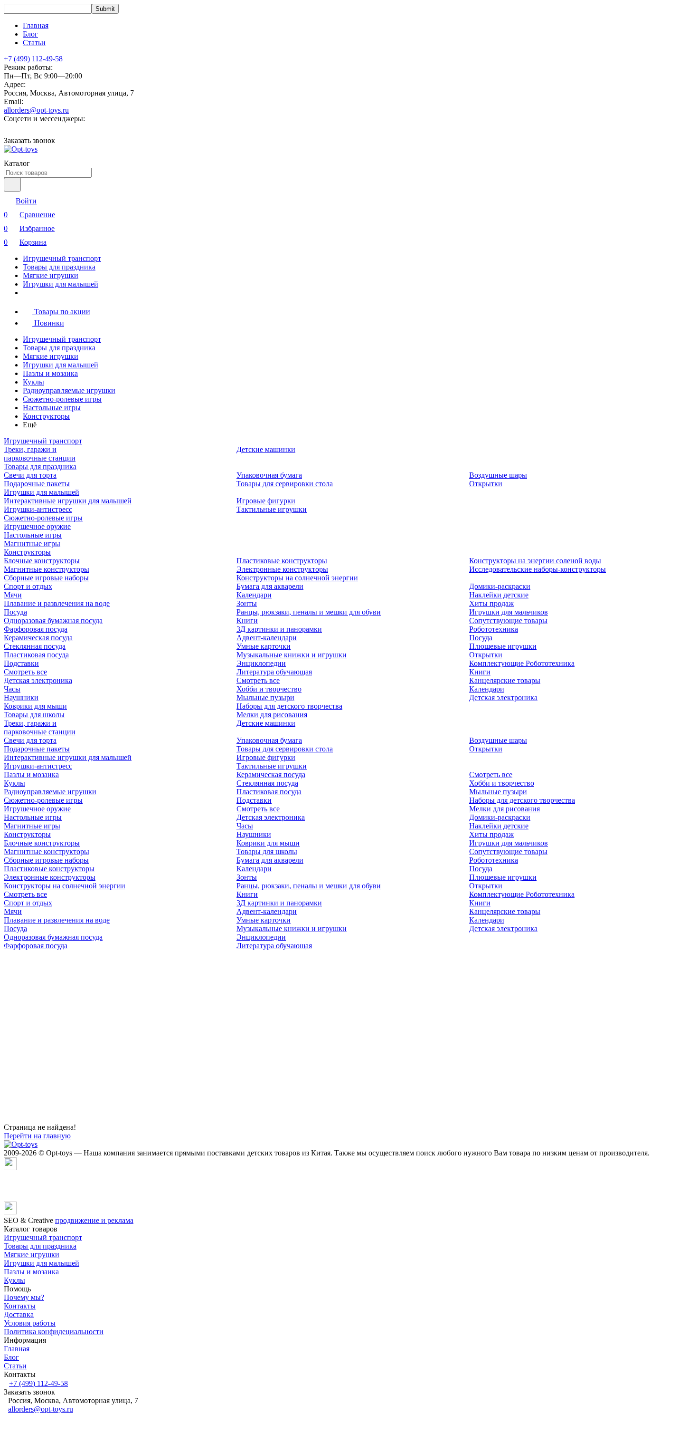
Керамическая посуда (38, 638)
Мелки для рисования (271, 715)
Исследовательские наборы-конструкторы (537, 569)
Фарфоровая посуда (35, 629)
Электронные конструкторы (282, 569)
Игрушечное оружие (37, 526)
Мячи (13, 595)
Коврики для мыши (35, 706)
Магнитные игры (32, 543)
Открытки (485, 484)
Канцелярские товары (504, 680)
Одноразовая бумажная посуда (53, 620)
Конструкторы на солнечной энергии (297, 578)
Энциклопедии (261, 663)
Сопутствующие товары (508, 620)
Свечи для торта (30, 475)
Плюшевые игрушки (503, 646)
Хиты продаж (491, 603)
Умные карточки (263, 646)
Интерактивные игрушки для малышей (68, 501)
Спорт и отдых (28, 586)
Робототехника (493, 629)
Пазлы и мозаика (50, 373)
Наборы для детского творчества (289, 706)
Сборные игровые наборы (46, 578)
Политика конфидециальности (54, 1332)
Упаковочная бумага (269, 475)
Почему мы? (24, 1297)
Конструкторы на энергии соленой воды (535, 561)
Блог (30, 34)
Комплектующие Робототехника (522, 663)
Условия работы (30, 1323)
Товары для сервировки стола (284, 484)
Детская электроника (38, 680)
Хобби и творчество (269, 689)
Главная (35, 25)
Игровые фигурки (265, 501)
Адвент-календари (266, 638)
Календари (254, 595)
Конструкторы (46, 416)
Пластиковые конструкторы (281, 561)
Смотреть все (25, 672)
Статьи (34, 42)
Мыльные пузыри (265, 697)
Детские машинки (265, 449)
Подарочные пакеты (37, 484)
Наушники (21, 697)
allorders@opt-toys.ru (36, 110)
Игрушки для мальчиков (508, 612)
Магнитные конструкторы (46, 569)
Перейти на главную (37, 1136)
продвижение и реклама (94, 1220)
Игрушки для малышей (60, 284)
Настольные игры (52, 408)
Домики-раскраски (499, 586)
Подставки (21, 663)
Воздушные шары (498, 475)
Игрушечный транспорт (62, 258)
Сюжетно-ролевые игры (62, 399)
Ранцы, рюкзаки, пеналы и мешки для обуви (308, 612)
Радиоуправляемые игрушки (69, 390)
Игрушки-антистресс (38, 509)
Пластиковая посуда (36, 655)
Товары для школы (34, 715)
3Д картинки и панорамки (279, 629)
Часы (12, 689)
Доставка (19, 1314)
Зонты (246, 603)
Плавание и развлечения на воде (57, 603)
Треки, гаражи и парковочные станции (39, 453)
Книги (247, 620)
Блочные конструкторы (42, 561)
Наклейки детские (498, 595)
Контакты (20, 1306)
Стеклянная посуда (35, 646)
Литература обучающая (274, 672)
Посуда (15, 612)
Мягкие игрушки (50, 275)
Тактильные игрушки (271, 509)
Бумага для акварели (269, 586)
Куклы (33, 382)
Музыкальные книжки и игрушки (291, 655)
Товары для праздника (59, 267)
